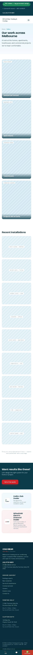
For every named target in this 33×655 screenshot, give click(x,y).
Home (3, 29)
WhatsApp (16, 652)
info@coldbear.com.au (9, 565)
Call (5, 652)
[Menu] (28, 20)
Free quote (27, 652)
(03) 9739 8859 (8, 562)
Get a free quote (10, 482)
